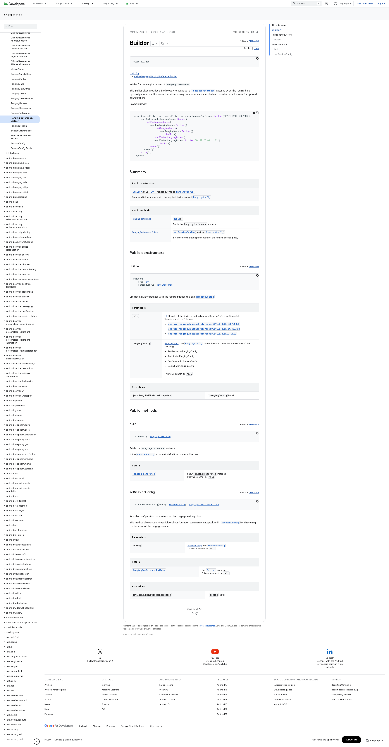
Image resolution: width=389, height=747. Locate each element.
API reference (13, 15)
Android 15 (222, 694)
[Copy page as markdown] (162, 43)
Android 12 (222, 709)
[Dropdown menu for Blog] (138, 3)
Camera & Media (110, 699)
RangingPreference (203, 90)
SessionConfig (145, 454)
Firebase (111, 726)
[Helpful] (252, 32)
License (58, 739)
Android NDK (280, 704)
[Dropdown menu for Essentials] (47, 3)
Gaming (106, 684)
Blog (131, 3)
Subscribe (351, 739)
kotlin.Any (134, 73)
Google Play (108, 3)
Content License (207, 626)
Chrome (96, 726)
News (47, 704)
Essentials (37, 3)
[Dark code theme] (257, 58)
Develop (85, 3)
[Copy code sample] (257, 113)
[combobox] (306, 3)
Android (48, 684)
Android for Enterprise (55, 689)
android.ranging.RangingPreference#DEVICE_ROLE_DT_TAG (202, 333)
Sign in (381, 3)
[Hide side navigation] (37, 741)
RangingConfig (201, 197)
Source (48, 699)
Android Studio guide (284, 684)
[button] (20, 153)
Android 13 (222, 704)
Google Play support (341, 694)
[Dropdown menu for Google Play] (118, 3)
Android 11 (222, 714)
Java (256, 48)
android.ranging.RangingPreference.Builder (155, 76)
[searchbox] (20, 26)
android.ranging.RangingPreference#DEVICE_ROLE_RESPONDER (203, 324)
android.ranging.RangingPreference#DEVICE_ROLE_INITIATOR (204, 328)
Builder (137, 191)
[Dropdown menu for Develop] (94, 3)
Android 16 (222, 689)
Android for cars (167, 699)
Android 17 (222, 684)
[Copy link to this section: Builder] (142, 266)
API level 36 (254, 41)
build (177, 218)
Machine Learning (110, 689)
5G (103, 709)
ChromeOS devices (168, 694)
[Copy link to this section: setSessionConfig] (158, 492)
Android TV (164, 704)
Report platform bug (341, 684)
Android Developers (138, 32)
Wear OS (163, 689)
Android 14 (222, 699)
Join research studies (342, 699)
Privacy (105, 704)
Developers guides (283, 689)
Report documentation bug (345, 689)
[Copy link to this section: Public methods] (160, 411)
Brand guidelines (73, 739)
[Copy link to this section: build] (139, 424)
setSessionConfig (184, 232)
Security (48, 694)
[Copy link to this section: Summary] (149, 172)
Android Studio (365, 3)
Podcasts (49, 714)
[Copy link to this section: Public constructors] (167, 253)
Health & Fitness (109, 694)
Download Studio (282, 699)
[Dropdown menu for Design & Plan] (73, 3)
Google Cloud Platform (132, 726)
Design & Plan (62, 3)
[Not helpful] (257, 32)
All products (156, 726)
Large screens (166, 684)
